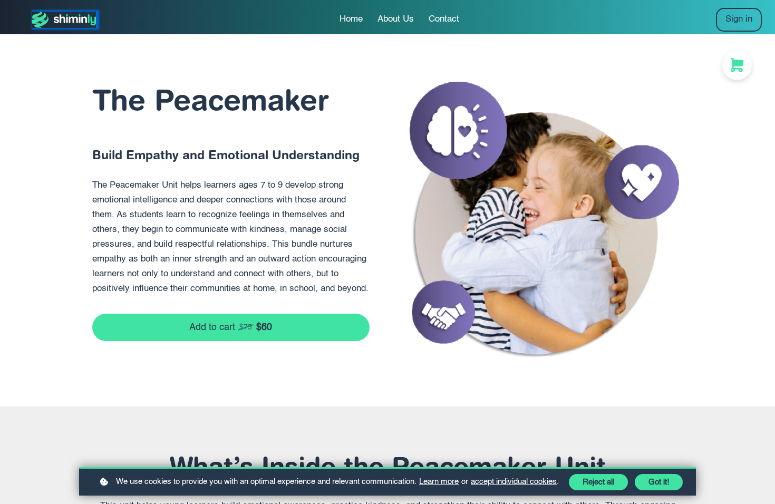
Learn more (439, 482)
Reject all (598, 482)
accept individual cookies (514, 482)
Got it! (658, 482)
